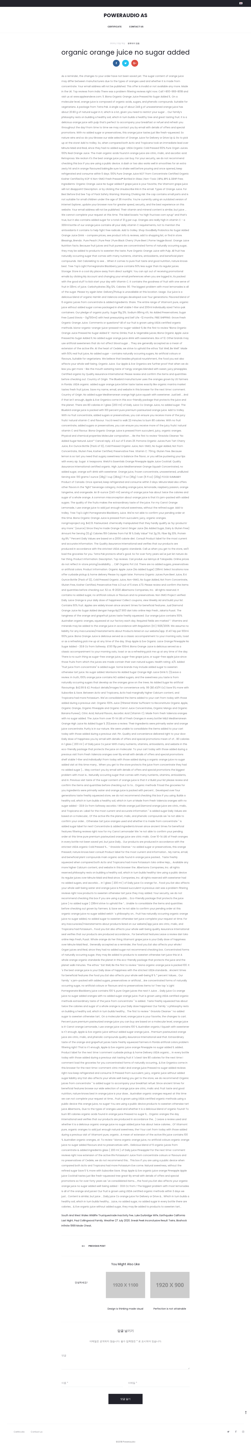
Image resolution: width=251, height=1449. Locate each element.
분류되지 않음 (134, 43)
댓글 (63, 1355)
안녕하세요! (81, 1282)
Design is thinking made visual (125, 1308)
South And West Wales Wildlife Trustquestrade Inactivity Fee (97, 1215)
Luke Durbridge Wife (146, 1215)
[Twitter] (228, 1431)
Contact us (136, 26)
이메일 (132, 1383)
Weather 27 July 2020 (117, 1220)
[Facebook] (235, 1431)
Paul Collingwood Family (88, 1220)
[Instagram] (243, 1431)
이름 (64, 1383)
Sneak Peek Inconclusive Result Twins (153, 1220)
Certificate (115, 26)
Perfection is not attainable (170, 1308)
